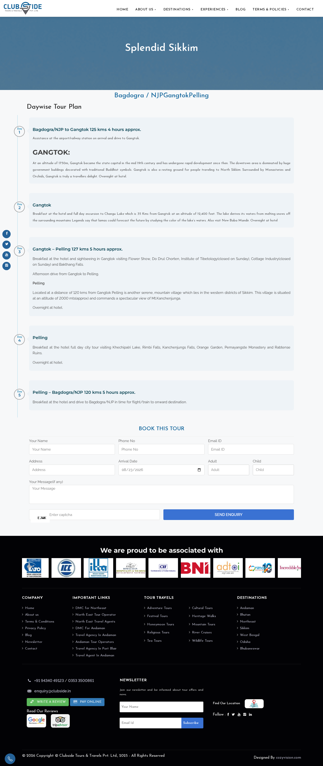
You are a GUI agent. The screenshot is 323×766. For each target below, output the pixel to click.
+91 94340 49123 (49, 680)
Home (29, 608)
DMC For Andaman (90, 628)
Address (35, 461)
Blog (28, 635)
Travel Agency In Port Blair (96, 648)
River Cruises (202, 632)
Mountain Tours (203, 624)
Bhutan (245, 615)
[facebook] (6, 234)
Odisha (245, 642)
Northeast (248, 621)
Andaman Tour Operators (94, 642)
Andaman (247, 608)
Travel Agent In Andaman (94, 655)
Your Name (38, 441)
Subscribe (191, 723)
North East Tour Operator (95, 615)
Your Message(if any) (46, 482)
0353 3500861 (81, 680)
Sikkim (244, 628)
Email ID (215, 441)
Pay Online (90, 702)
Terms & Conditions (39, 621)
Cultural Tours (202, 608)
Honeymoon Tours (160, 624)
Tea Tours (154, 641)
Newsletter (33, 642)
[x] (6, 245)
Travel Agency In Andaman (95, 635)
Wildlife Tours (202, 641)
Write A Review (51, 702)
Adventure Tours (159, 608)
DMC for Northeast (90, 608)
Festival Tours (157, 616)
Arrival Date (127, 461)
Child (257, 461)
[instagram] (6, 266)
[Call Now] (10, 758)
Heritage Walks (204, 616)
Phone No (126, 441)
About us (32, 615)
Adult (212, 461)
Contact (31, 648)
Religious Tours (158, 632)
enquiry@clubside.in (52, 691)
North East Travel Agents (95, 621)
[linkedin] (251, 715)
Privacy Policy (35, 628)
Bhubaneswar (250, 648)
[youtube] (6, 255)
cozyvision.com (288, 758)
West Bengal (249, 635)
